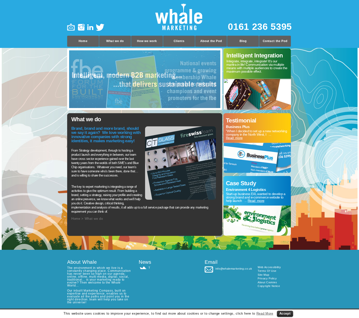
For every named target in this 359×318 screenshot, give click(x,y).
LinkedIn (90, 26)
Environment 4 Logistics (246, 189)
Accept (285, 313)
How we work (147, 41)
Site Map (263, 274)
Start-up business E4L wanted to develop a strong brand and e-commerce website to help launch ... (255, 197)
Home (83, 41)
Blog (243, 41)
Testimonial (241, 120)
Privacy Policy (267, 278)
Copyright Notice (269, 286)
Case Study (241, 183)
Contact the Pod (275, 41)
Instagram (81, 26)
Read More (264, 313)
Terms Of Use (267, 270)
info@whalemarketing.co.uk (233, 268)
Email (71, 26)
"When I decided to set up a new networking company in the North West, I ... (256, 134)
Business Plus (238, 127)
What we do (115, 41)
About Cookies (267, 282)
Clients (179, 41)
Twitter (99, 26)
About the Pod (211, 41)
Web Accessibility (269, 267)
